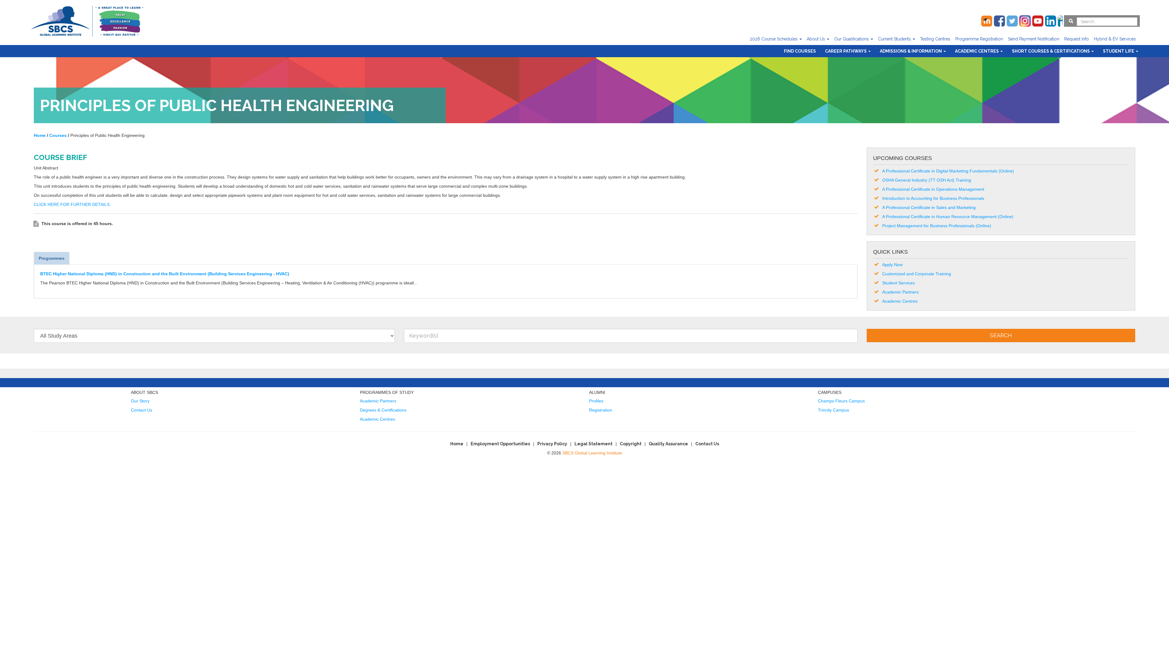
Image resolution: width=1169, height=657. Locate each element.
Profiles (596, 400)
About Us (816, 38)
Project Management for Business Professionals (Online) (936, 225)
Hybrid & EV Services (1115, 38)
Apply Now (892, 264)
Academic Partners (900, 292)
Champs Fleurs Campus (841, 400)
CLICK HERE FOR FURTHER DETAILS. (73, 204)
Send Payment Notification (1033, 38)
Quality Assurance (668, 443)
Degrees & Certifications (383, 410)
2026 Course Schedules (774, 38)
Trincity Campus (833, 410)
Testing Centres (935, 38)
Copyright (630, 443)
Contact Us (141, 410)
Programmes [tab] (52, 258)
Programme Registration (979, 38)
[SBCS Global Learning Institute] (87, 20)
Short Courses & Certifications (1051, 51)
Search (1001, 335)
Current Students (895, 38)
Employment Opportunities (500, 443)
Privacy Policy (552, 443)
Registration (600, 410)
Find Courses (800, 51)
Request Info (1076, 38)
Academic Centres (977, 51)
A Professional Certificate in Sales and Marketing (929, 207)
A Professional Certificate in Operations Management (933, 189)
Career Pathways (846, 51)
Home (456, 443)
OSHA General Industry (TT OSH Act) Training (926, 180)
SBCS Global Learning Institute (592, 452)
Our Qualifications (852, 38)
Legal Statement (593, 443)
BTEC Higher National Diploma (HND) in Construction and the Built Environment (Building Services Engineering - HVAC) (164, 273)
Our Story (140, 400)
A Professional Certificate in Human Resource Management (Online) (947, 216)
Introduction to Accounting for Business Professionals (933, 198)
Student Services (898, 282)
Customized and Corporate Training (916, 273)
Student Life (1119, 51)
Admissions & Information (911, 51)
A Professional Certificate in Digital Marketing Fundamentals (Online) (948, 171)
